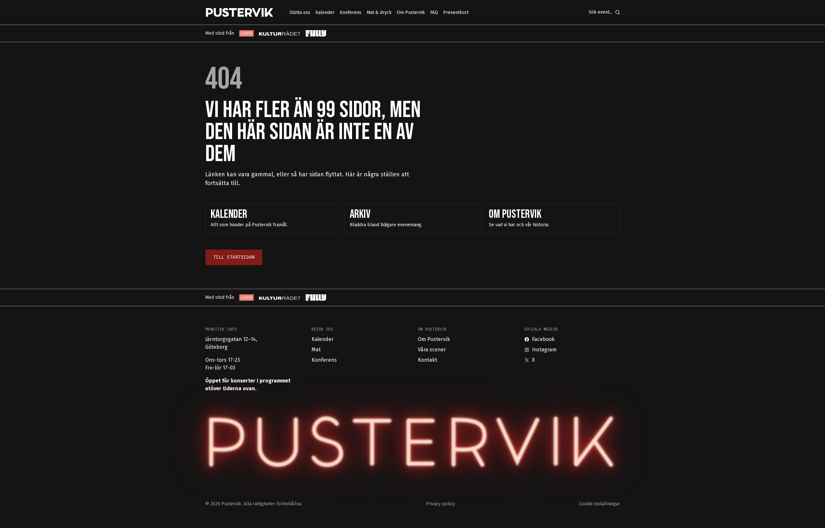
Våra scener (432, 349)
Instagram (544, 349)
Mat (316, 349)
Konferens (324, 360)
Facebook (543, 339)
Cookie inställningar (599, 504)
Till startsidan (234, 257)
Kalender (323, 339)
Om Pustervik (434, 339)
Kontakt (427, 360)
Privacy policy (440, 504)
